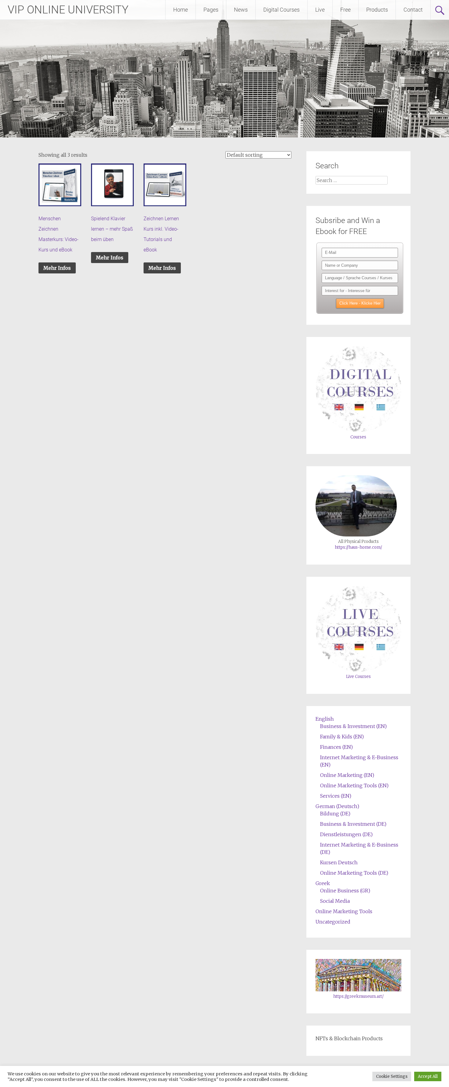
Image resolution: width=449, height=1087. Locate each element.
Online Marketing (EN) (347, 775)
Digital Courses (281, 9)
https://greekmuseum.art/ (358, 996)
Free (345, 9)
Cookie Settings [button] (391, 1076)
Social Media (335, 901)
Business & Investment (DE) (353, 824)
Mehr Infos (57, 268)
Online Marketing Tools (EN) (354, 785)
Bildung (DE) (335, 814)
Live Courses (358, 676)
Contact (413, 9)
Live (320, 9)
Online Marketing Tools (344, 911)
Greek (323, 883)
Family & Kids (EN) (342, 737)
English (325, 719)
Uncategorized (333, 922)
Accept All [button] (428, 1076)
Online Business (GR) (345, 891)
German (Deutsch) (337, 806)
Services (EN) (335, 796)
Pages (210, 9)
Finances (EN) (336, 747)
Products (377, 9)
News (241, 9)
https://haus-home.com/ (358, 547)
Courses (358, 437)
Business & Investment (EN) (353, 726)
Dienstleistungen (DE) (346, 834)
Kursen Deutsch (339, 862)
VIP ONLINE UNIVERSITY (68, 9)
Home (180, 9)
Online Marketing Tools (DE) (354, 873)
